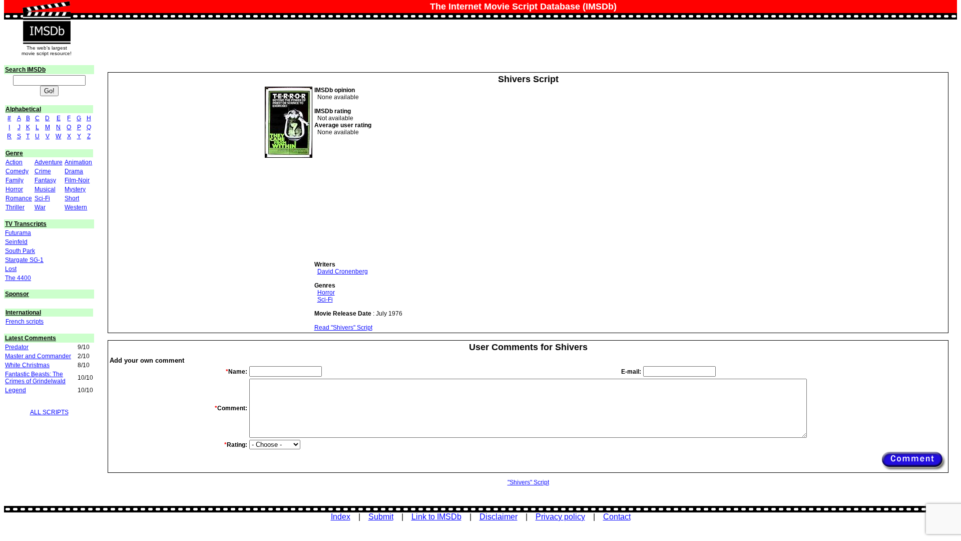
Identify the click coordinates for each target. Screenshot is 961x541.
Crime (43, 171)
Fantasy (45, 180)
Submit (380, 516)
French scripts (25, 321)
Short (72, 198)
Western (76, 207)
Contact (617, 516)
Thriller (15, 207)
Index (340, 516)
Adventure (49, 162)
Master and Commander (38, 356)
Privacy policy (560, 516)
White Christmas (27, 365)
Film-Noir (77, 180)
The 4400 (18, 278)
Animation (78, 162)
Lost (11, 269)
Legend (15, 390)
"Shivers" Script (528, 482)
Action (14, 162)
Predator (17, 347)
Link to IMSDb (436, 516)
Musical (45, 189)
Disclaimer (498, 516)
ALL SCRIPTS (49, 412)
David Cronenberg (342, 271)
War (40, 207)
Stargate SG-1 (24, 259)
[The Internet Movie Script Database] (46, 11)
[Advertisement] (389, 198)
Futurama (18, 232)
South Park (20, 250)
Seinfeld (16, 241)
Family (15, 180)
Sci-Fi (42, 198)
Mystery (75, 189)
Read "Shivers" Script (343, 327)
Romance (19, 198)
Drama (74, 171)
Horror (14, 189)
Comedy (17, 171)
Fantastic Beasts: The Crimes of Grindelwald (35, 378)
